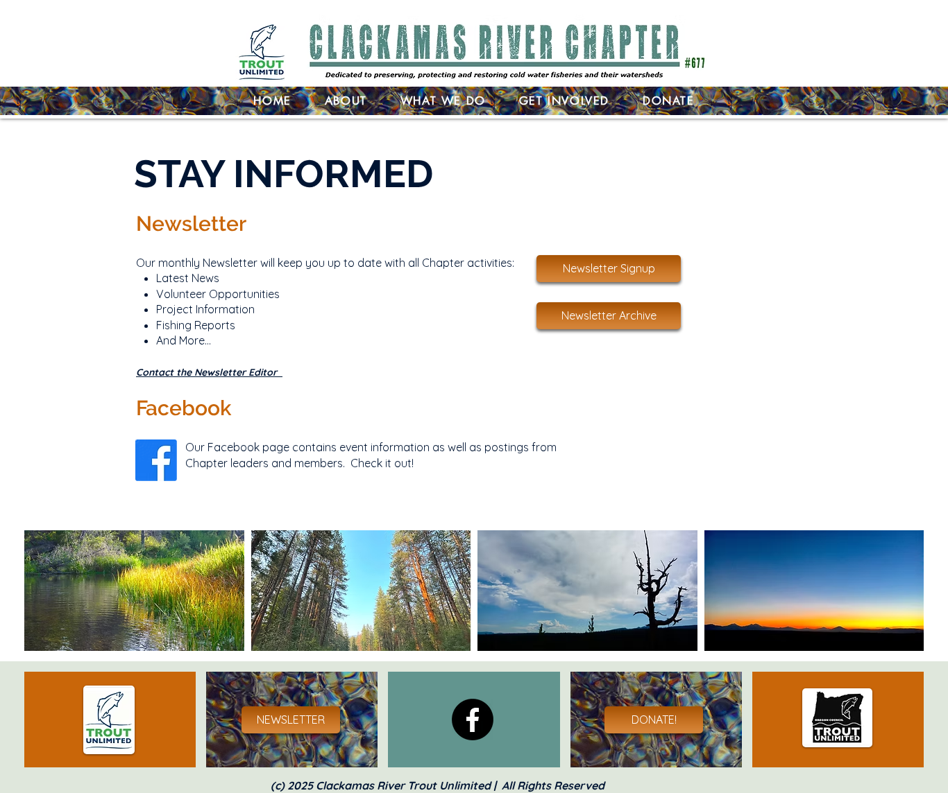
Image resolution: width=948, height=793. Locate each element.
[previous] (49, 597)
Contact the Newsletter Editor (209, 372)
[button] (443, 101)
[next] (898, 597)
